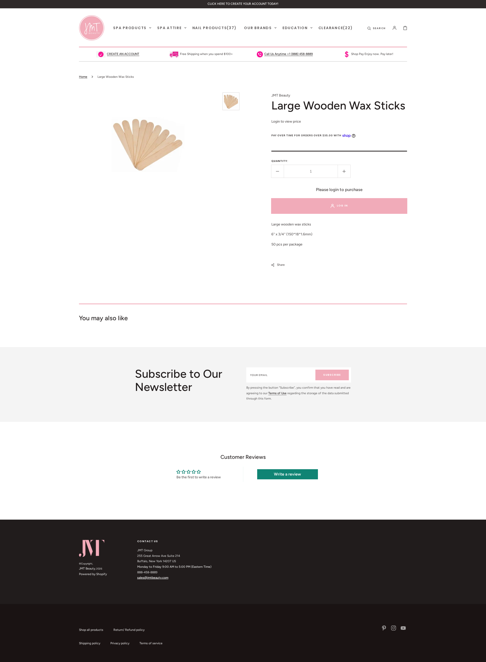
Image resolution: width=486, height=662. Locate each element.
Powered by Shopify (93, 574)
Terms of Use (277, 393)
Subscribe (332, 375)
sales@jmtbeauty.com (152, 577)
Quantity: (279, 161)
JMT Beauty (87, 568)
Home (83, 77)
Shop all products (91, 630)
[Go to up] (479, 655)
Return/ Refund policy (129, 630)
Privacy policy (119, 643)
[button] (376, 27)
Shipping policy (89, 643)
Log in (342, 205)
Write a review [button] (287, 474)
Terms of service (151, 643)
